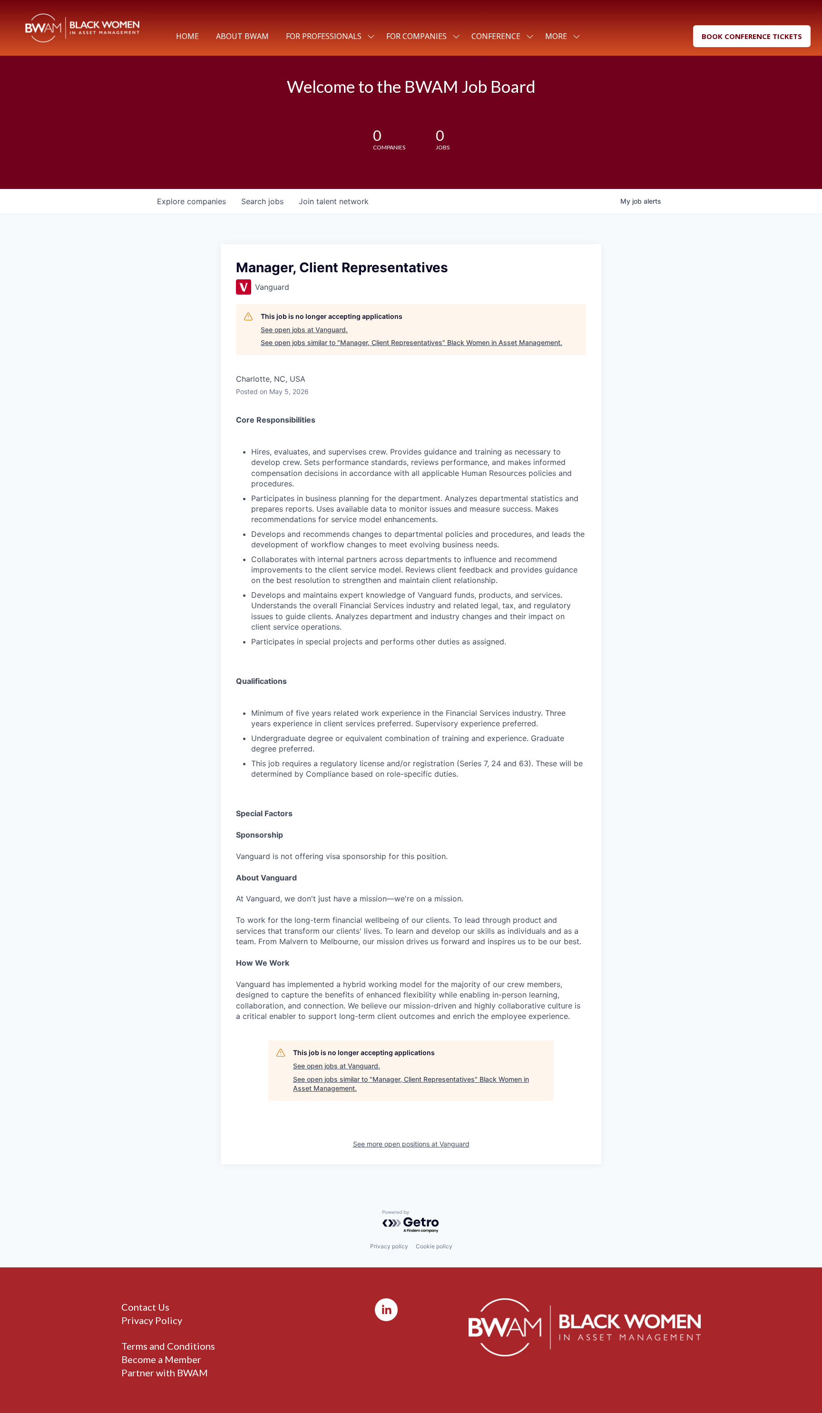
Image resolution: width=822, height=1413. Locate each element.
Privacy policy (389, 1246)
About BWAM (242, 36)
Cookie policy (434, 1246)
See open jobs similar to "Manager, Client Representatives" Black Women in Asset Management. (411, 342)
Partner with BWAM (164, 1372)
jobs (262, 201)
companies (191, 201)
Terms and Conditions (168, 1346)
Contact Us (145, 1307)
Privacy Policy (151, 1320)
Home (187, 36)
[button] (752, 36)
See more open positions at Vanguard (411, 1144)
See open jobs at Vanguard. (304, 330)
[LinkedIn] (386, 1309)
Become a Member (161, 1359)
